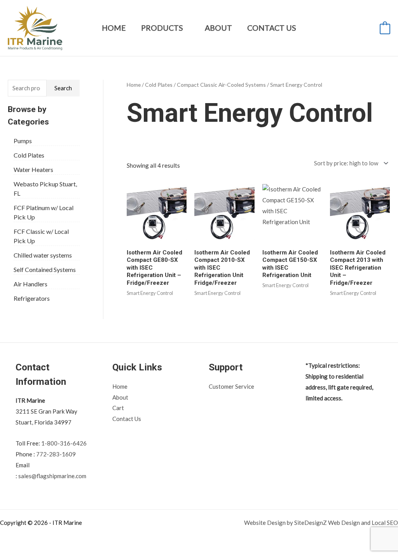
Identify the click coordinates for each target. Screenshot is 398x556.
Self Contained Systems (45, 269)
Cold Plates (29, 155)
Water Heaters (33, 169)
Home (114, 27)
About (218, 27)
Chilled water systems (43, 255)
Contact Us (271, 27)
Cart (118, 407)
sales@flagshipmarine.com (52, 475)
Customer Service (231, 386)
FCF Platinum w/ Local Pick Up (43, 212)
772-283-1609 (56, 454)
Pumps (23, 140)
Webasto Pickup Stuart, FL (45, 188)
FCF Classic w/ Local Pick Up (41, 236)
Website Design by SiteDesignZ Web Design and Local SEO (321, 522)
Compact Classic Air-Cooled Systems (221, 84)
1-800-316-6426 (64, 443)
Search (63, 87)
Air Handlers (30, 284)
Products (162, 27)
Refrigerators (32, 298)
